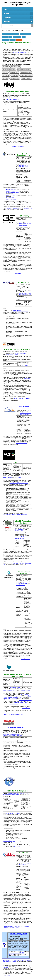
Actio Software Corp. (15, 66)
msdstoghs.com (12, 793)
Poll (23, 36)
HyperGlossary (17, 36)
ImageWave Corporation (15, 687)
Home (5, 9)
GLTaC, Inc (5, 72)
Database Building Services (21, 702)
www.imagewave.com (25, 690)
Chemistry (6, 21)
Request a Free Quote (9, 841)
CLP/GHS (20, 399)
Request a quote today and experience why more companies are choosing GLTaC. (16, 927)
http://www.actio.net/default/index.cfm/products (15, 514)
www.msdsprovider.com (25, 294)
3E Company (5, 66)
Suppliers (19, 39)
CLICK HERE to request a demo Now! (13, 714)
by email (7, 975)
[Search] (32, 25)
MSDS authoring (10, 189)
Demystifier (23, 34)
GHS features (24, 694)
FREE (14, 311)
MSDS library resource (22, 311)
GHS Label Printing (17, 697)
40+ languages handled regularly (22, 537)
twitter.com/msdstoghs (22, 793)
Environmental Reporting (25, 700)
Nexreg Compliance (15, 78)
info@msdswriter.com (25, 413)
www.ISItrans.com (20, 585)
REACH (28, 399)
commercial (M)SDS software (20, 52)
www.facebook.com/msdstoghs (11, 794)
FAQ (29, 34)
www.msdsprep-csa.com (12, 99)
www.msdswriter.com (24, 414)
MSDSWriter (5, 78)
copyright (6, 967)
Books (16, 34)
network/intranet (26, 708)
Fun (10, 36)
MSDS (15, 399)
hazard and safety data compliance (19, 483)
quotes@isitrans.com (21, 583)
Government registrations (12, 192)
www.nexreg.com (23, 166)
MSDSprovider (15, 75)
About (11, 34)
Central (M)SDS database (10, 698)
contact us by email (11, 961)
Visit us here (17, 846)
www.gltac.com (22, 864)
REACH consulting (11, 199)
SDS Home (5, 34)
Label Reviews (10, 195)
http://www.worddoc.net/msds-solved (12, 735)
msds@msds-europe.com (21, 353)
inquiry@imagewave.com (9, 690)
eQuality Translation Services (23, 69)
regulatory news (28, 208)
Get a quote (25, 365)
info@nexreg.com (23, 165)
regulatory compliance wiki (12, 208)
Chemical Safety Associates (9, 69)
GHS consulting (10, 197)
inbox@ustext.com (19, 529)
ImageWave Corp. (14, 72)
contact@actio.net (7, 477)
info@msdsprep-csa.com (13, 98)
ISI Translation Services (26, 72)
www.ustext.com (19, 530)
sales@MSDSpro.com (25, 293)
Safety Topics (7, 17)
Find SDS (5, 36)
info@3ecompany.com (25, 223)
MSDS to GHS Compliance (26, 75)
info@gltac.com (27, 863)
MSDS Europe (6, 75)
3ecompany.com (23, 225)
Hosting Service (14, 704)
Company (6, 13)
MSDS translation (10, 191)
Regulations (5, 39)
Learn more (18, 273)
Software (12, 39)
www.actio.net (19, 477)
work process (27, 378)
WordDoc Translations (26, 78)
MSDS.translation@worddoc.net (11, 734)
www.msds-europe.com (12, 354)
